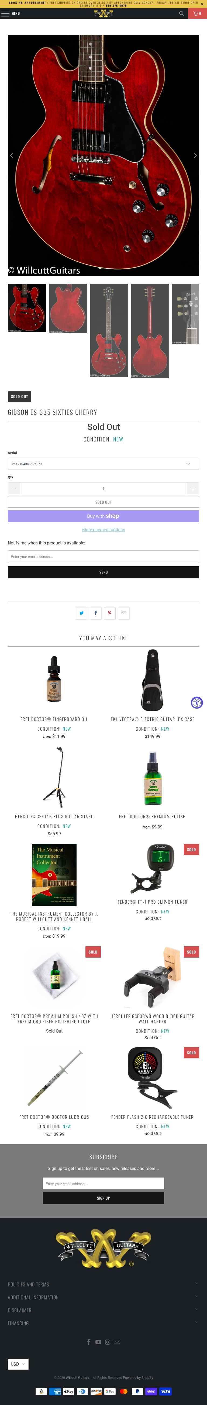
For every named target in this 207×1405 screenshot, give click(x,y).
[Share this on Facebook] (95, 613)
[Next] (195, 155)
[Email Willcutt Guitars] (117, 1343)
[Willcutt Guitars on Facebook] (89, 1343)
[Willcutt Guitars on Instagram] (108, 1343)
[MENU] (2, 13)
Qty (10, 477)
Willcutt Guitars (77, 1378)
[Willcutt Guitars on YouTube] (99, 1343)
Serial (12, 453)
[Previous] (12, 155)
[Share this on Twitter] (81, 613)
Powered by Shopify (138, 1378)
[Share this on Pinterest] (110, 613)
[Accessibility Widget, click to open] (197, 702)
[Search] (182, 13)
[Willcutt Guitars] (103, 13)
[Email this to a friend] (124, 613)
